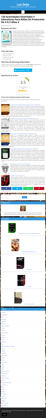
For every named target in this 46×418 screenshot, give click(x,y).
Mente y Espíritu (5, 378)
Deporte (3, 337)
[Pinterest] (39, 188)
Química (3, 396)
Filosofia (3, 351)
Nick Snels (8, 55)
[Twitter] (17, 188)
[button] (23, 12)
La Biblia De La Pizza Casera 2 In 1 (29, 251)
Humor (3, 360)
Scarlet (29, 286)
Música (3, 380)
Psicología (3, 394)
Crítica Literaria (4, 332)
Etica (2, 344)
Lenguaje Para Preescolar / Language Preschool (29, 233)
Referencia (3, 398)
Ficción (2, 348)
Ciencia (3, 323)
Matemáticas (4, 373)
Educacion (3, 342)
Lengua (3, 366)
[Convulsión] (20, 263)
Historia (3, 357)
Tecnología (3, 405)
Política (3, 391)
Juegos (2, 364)
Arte (2, 317)
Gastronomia (4, 355)
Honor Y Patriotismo (29, 304)
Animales (3, 312)
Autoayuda (3, 319)
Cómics (3, 328)
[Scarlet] (21, 280)
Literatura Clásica (5, 371)
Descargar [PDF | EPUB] (23, 70)
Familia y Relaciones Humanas (8, 346)
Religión (3, 400)
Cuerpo (3, 335)
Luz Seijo (23, 4)
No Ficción (3, 385)
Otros (9, 191)
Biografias (3, 321)
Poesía (2, 389)
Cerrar (4, 414)
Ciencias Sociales (5, 326)
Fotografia (3, 353)
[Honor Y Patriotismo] (18, 297)
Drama (2, 339)
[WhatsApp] (28, 188)
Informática (4, 362)
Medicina (3, 375)
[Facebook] (6, 188)
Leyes (2, 369)
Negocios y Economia (6, 382)
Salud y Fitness (4, 403)
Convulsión (29, 269)
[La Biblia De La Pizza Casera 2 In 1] (15, 245)
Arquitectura (4, 314)
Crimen (3, 330)
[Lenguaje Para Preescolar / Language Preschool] (12, 228)
